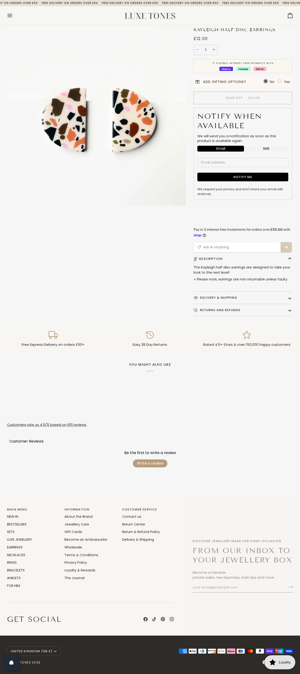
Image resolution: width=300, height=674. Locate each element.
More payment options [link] (213, 222)
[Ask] (286, 247)
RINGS (12, 562)
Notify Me (242, 177)
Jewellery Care (76, 524)
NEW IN (12, 516)
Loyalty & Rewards (79, 570)
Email (220, 148)
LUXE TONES (21, 662)
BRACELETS (16, 570)
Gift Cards (73, 531)
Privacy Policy (75, 562)
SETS (11, 531)
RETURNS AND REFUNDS (219, 310)
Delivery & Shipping (138, 539)
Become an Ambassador (86, 539)
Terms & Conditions (81, 555)
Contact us (131, 516)
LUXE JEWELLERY (19, 539)
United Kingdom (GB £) (31, 651)
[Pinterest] (163, 619)
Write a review (150, 463)
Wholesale (73, 547)
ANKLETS (14, 578)
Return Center (133, 524)
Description (211, 259)
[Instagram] (172, 619)
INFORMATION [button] (77, 509)
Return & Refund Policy (141, 531)
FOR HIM (13, 585)
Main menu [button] (17, 509)
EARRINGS (14, 547)
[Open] (11, 662)
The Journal (74, 578)
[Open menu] (14, 15)
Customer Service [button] (139, 509)
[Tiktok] (154, 619)
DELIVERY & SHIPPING (218, 297)
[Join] (289, 587)
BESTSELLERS (16, 524)
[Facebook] (145, 619)
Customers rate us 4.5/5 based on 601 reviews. (47, 424)
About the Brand (78, 516)
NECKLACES (16, 555)
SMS (266, 148)
